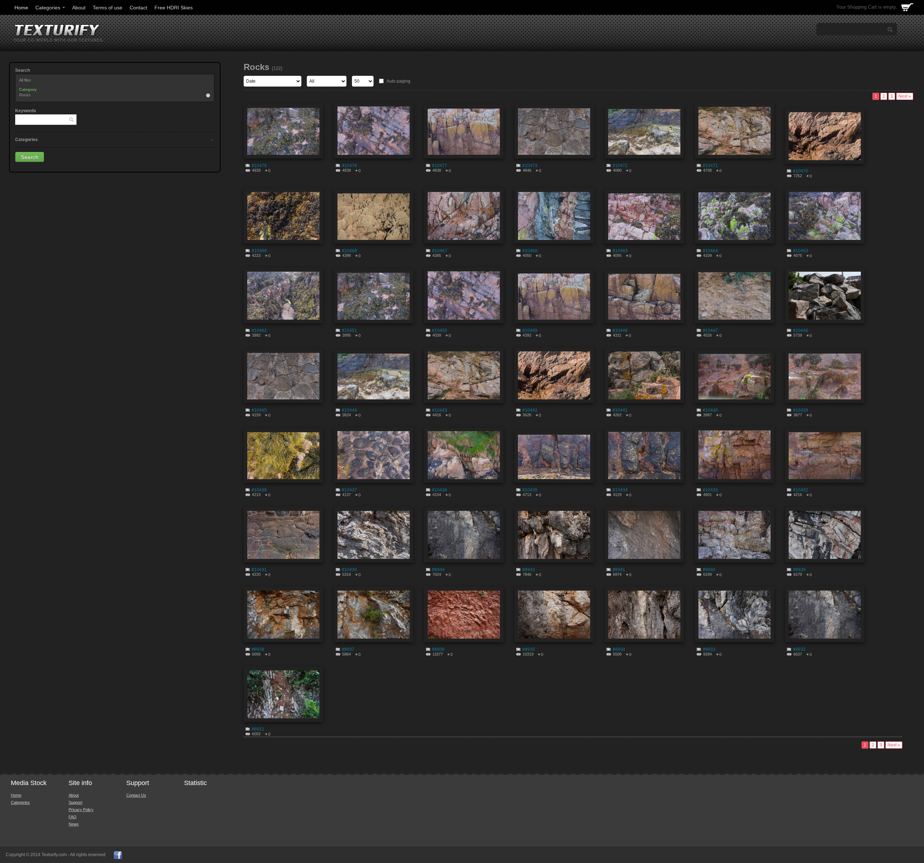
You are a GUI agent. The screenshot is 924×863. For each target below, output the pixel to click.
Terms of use (107, 7)
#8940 (709, 569)
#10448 (620, 330)
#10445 (259, 410)
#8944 (438, 569)
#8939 (799, 569)
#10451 (349, 330)
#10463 (800, 250)
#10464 (710, 250)
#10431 (259, 569)
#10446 (800, 330)
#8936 (438, 649)
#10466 (529, 250)
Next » (904, 96)
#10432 (800, 489)
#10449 (529, 330)
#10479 (259, 165)
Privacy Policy (81, 809)
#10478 (349, 165)
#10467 (439, 250)
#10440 (710, 410)
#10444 (349, 410)
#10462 (259, 330)
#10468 (349, 250)
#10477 (439, 165)
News (74, 824)
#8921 (258, 729)
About (79, 7)
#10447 (710, 330)
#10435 (529, 489)
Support (75, 802)
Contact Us (136, 795)
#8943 (528, 569)
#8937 (348, 649)
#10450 (439, 330)
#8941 (619, 569)
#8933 (709, 649)
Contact (138, 7)
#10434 (620, 489)
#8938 (258, 649)
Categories (47, 7)
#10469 (259, 250)
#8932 (799, 649)
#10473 (529, 165)
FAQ (73, 817)
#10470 (800, 171)
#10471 (710, 165)
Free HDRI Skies (173, 7)
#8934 (619, 649)
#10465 (620, 250)
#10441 (620, 410)
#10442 (529, 410)
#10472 (620, 165)
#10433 (710, 489)
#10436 (439, 489)
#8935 (528, 649)
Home (21, 7)
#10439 (800, 410)
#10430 (349, 569)
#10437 (349, 489)
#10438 (259, 489)
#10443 (439, 410)
